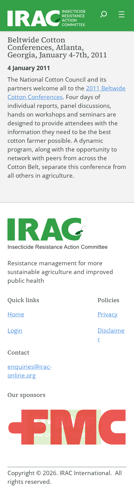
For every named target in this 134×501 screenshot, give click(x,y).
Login (14, 330)
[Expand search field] (103, 18)
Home (15, 314)
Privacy (107, 314)
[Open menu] (122, 14)
